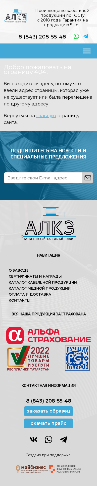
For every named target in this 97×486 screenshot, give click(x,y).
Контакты (19, 300)
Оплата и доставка (30, 294)
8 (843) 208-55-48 (42, 36)
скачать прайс (48, 423)
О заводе (19, 270)
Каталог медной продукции (40, 288)
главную (46, 115)
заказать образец (48, 411)
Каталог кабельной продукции (43, 282)
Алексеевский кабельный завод (15, 15)
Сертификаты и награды (35, 276)
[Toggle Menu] (87, 50)
